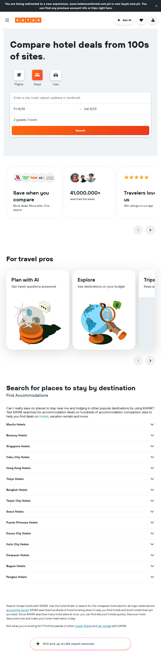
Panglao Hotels (16, 577)
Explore (86, 280)
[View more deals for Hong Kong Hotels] (152, 467)
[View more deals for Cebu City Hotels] (152, 457)
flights (88, 626)
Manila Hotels (15, 424)
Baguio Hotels (15, 566)
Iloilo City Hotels (17, 544)
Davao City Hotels (18, 533)
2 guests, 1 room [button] (25, 120)
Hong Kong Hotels (18, 468)
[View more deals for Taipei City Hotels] (152, 500)
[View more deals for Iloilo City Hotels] (152, 544)
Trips (149, 280)
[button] (156, 5)
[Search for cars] (55, 75)
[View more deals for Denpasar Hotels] (152, 555)
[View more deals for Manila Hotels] (152, 424)
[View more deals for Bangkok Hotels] (152, 489)
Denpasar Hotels (17, 555)
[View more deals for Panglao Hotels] (152, 576)
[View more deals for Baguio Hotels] (152, 566)
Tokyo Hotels (15, 479)
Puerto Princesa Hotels (22, 522)
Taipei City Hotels (18, 501)
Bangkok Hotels (16, 490)
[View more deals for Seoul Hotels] (152, 511)
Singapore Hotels (18, 446)
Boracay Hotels (16, 435)
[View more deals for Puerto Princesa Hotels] (152, 522)
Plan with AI (25, 280)
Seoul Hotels (15, 511)
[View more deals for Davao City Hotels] (152, 533)
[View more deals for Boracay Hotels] (152, 435)
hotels (43, 416)
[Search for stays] (37, 75)
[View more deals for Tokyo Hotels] (152, 478)
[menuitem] (19, 78)
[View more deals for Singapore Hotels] (152, 446)
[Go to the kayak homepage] (28, 20)
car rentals (104, 626)
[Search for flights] (18, 75)
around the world (17, 610)
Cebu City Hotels (18, 457)
